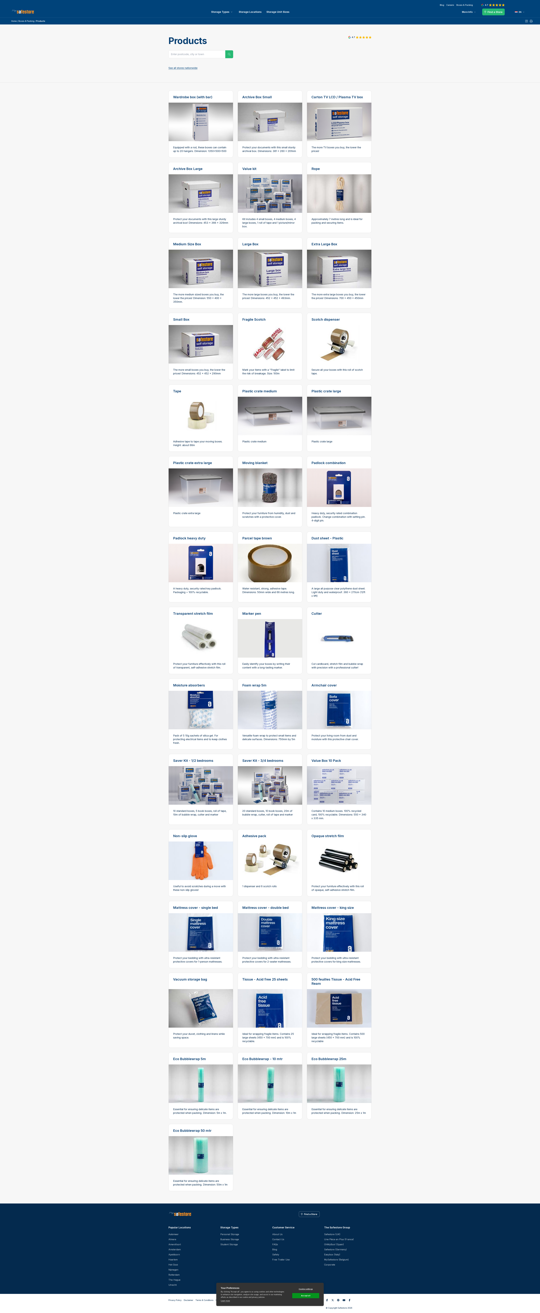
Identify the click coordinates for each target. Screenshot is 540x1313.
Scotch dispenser (325, 319)
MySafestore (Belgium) (336, 1259)
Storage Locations (250, 11)
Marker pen (251, 614)
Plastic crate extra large (192, 463)
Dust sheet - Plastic (327, 538)
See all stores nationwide (182, 67)
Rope (315, 169)
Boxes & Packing (464, 5)
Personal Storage (229, 1234)
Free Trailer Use (281, 1259)
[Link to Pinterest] (338, 1300)
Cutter (316, 614)
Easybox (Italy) (332, 1254)
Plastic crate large (326, 391)
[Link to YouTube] (344, 1300)
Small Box (181, 319)
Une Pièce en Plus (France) (339, 1239)
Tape (177, 391)
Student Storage (229, 1244)
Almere (172, 1239)
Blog (442, 5)
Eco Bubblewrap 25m (328, 1059)
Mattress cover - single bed (195, 908)
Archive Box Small (257, 97)
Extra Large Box (324, 244)
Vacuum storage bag (190, 979)
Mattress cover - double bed (265, 908)
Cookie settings (306, 1289)
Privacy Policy (175, 1300)
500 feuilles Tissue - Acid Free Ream (335, 981)
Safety (275, 1254)
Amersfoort (174, 1244)
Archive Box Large (187, 169)
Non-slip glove (185, 836)
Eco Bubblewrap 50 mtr (192, 1131)
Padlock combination (328, 463)
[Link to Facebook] (327, 1300)
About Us (277, 1234)
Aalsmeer (173, 1234)
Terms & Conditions (204, 1300)
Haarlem (173, 1259)
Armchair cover (324, 685)
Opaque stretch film (327, 836)
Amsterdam (174, 1249)
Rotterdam (174, 1274)
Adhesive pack (254, 836)
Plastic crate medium (259, 391)
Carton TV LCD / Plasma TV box (337, 97)
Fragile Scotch (254, 319)
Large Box (250, 244)
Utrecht (172, 1284)
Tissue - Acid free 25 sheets (265, 979)
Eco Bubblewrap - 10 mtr (262, 1059)
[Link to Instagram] (349, 1300)
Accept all (305, 1296)
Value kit (249, 169)
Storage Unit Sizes (277, 11)
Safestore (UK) (332, 1234)
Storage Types (220, 11)
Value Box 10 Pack (326, 761)
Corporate (329, 1264)
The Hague (174, 1279)
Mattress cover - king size (332, 908)
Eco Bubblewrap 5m (189, 1059)
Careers (450, 5)
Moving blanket (254, 463)
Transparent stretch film (193, 614)
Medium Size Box (187, 244)
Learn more (225, 1301)
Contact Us (278, 1239)
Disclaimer (188, 1300)
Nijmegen (173, 1269)
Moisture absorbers (189, 685)
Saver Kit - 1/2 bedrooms (193, 761)
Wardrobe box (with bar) (192, 97)
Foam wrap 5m (254, 685)
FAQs (275, 1244)
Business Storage (229, 1239)
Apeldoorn (174, 1254)
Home (14, 21)
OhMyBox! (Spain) (334, 1244)
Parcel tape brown (257, 538)
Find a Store (310, 1214)
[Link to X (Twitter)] (332, 1300)
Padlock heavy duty (189, 538)
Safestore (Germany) (335, 1249)
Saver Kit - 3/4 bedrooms (262, 761)
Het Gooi (173, 1264)
